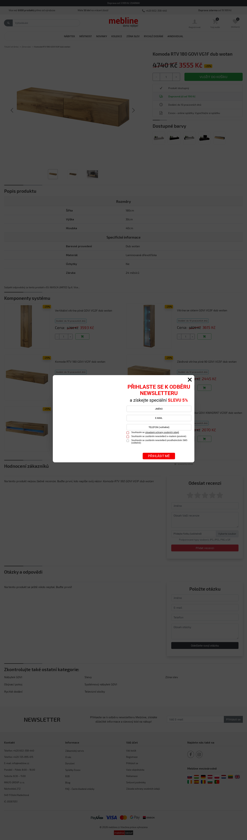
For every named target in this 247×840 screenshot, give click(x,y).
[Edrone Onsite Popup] (123, 420)
